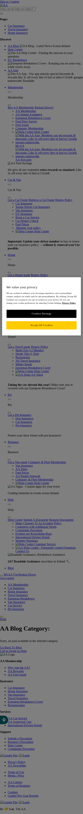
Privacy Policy (69, 303)
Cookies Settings (41, 313)
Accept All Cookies (41, 325)
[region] (41, 306)
